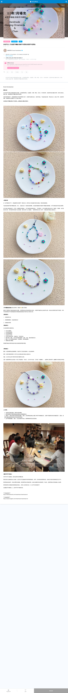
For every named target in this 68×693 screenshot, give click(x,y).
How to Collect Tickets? (13, 68)
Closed (51, 690)
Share (62, 5)
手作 (22, 72)
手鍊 (26, 72)
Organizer (8, 691)
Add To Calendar (9, 55)
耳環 (12, 72)
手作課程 (17, 72)
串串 (7, 72)
